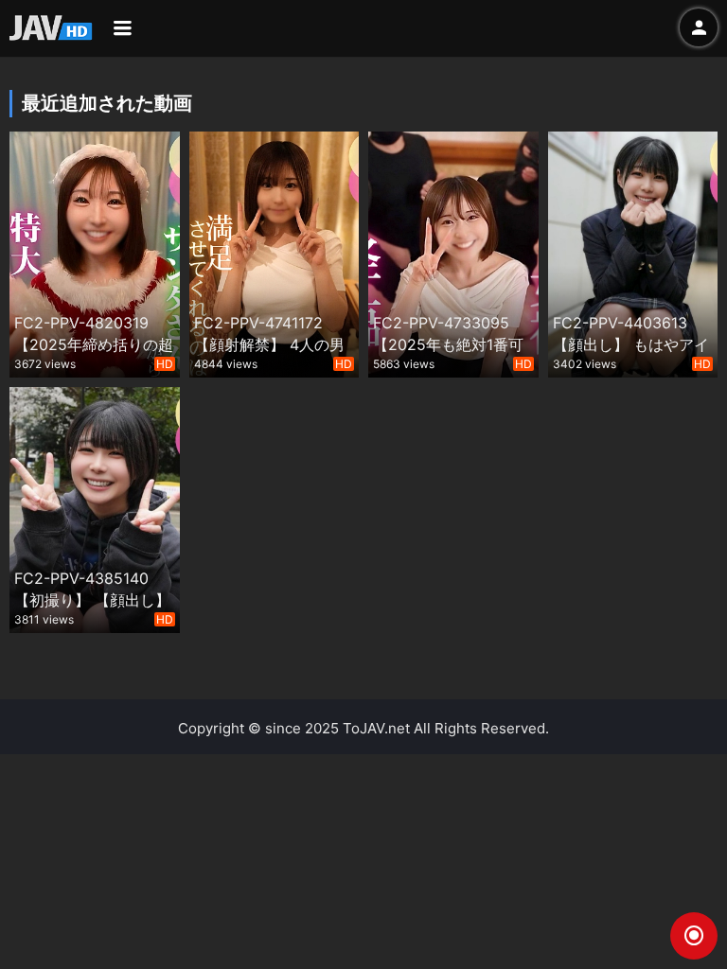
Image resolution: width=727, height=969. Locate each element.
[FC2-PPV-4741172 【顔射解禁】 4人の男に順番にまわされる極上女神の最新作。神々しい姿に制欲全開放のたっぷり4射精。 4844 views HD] (274, 252)
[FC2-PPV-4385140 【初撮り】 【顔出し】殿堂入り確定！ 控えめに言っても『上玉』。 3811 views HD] (94, 507)
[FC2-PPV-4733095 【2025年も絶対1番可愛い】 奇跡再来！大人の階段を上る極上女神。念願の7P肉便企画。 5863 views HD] (453, 252)
